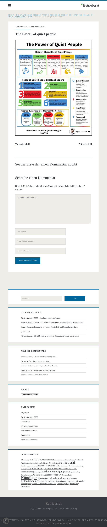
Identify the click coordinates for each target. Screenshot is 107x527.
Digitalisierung (35, 468)
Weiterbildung (74, 484)
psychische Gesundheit (76, 481)
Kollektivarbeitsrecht (29, 431)
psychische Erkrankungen (57, 481)
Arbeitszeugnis (26, 463)
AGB (31, 460)
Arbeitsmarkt (58, 460)
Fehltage (38, 472)
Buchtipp (24, 469)
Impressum (63, 523)
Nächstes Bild (85, 144)
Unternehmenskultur (48, 484)
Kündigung (30, 477)
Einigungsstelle (72, 469)
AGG (37, 459)
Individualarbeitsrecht (29, 426)
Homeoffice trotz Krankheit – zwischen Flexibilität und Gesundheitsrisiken (49, 327)
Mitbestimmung (29, 480)
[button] (6, 521)
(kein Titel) (25, 331)
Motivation (42, 481)
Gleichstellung (39, 475)
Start (11, 15)
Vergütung (65, 484)
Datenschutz (45, 523)
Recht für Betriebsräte (29, 440)
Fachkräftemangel (28, 472)
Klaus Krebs (25, 370)
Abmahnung (25, 460)
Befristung (44, 463)
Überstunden (25, 487)
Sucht (38, 484)
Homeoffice (52, 474)
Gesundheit (25, 422)
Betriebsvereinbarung (61, 466)
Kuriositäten (25, 435)
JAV (60, 475)
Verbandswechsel (41, 375)
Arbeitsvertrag (68, 460)
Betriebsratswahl (45, 465)
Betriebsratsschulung (29, 466)
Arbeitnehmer (47, 459)
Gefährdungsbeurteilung (72, 472)
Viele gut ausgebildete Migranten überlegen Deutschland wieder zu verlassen (50, 336)
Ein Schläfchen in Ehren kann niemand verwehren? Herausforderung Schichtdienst (52, 322)
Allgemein (25, 413)
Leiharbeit (44, 478)
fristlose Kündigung (52, 471)
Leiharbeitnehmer (57, 478)
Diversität (63, 469)
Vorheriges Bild (22, 144)
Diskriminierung (52, 468)
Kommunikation (67, 475)
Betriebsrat (66, 462)
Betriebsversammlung (76, 466)
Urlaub (59, 484)
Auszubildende (36, 463)
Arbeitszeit (78, 460)
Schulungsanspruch (28, 484)
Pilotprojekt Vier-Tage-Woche (46, 366)
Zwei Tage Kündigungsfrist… (46, 357)
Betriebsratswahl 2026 (29, 417)
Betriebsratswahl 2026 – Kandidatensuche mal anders (41, 318)
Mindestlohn (72, 478)
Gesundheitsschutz (27, 475)
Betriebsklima (53, 463)
